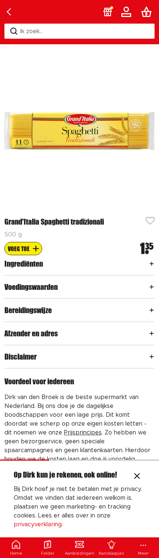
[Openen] (152, 263)
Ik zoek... (31, 31)
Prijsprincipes (83, 433)
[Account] (127, 12)
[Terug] (8, 11)
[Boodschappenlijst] (148, 12)
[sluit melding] (137, 477)
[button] (107, 11)
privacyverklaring (38, 524)
